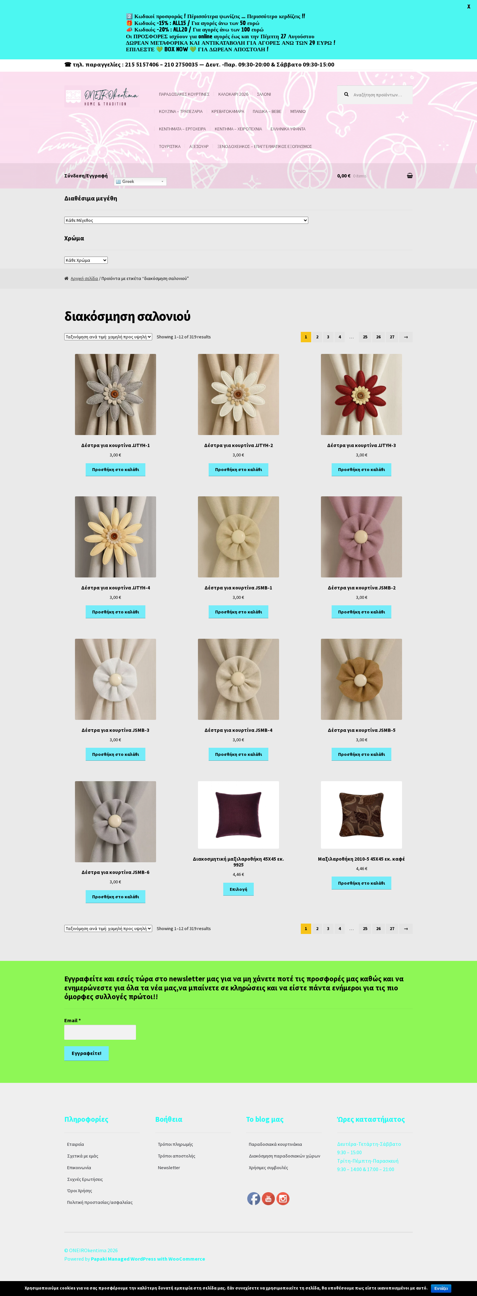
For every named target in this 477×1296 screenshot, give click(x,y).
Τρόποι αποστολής (176, 1156)
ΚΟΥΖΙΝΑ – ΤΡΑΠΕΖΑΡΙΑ (180, 111)
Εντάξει (441, 1288)
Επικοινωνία (79, 1167)
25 (365, 337)
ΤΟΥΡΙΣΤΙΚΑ (169, 146)
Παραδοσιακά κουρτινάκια (275, 1144)
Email (72, 1020)
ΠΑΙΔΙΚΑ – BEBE (267, 111)
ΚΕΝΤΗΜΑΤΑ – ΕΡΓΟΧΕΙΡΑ (182, 129)
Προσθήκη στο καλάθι (115, 469)
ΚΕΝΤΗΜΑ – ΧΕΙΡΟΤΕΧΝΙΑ (238, 129)
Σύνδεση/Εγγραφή (86, 175)
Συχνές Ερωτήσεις (85, 1179)
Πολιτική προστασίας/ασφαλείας (100, 1202)
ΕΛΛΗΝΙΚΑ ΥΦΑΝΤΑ (288, 129)
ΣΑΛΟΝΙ (264, 94)
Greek (127, 181)
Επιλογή (238, 889)
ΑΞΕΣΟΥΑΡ (199, 146)
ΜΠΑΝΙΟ (298, 111)
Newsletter (169, 1167)
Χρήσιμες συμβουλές (268, 1167)
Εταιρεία (75, 1144)
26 (378, 337)
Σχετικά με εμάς (82, 1156)
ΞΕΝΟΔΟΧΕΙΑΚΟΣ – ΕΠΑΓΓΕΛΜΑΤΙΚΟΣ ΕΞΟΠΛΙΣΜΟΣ (264, 146)
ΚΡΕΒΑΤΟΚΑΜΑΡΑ (228, 111)
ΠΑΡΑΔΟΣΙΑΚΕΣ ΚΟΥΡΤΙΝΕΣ (184, 94)
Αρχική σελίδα (84, 278)
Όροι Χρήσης (79, 1190)
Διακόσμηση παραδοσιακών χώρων (284, 1156)
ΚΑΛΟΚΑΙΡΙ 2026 (233, 94)
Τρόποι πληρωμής (175, 1144)
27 (392, 337)
